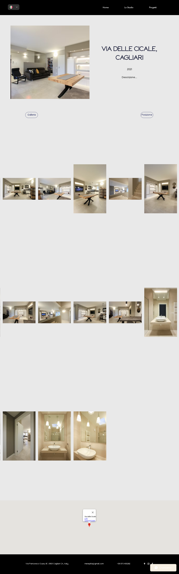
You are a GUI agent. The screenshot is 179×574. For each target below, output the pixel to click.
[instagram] (148, 563)
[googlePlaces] (144, 563)
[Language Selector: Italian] (13, 7)
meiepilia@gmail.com (94, 564)
